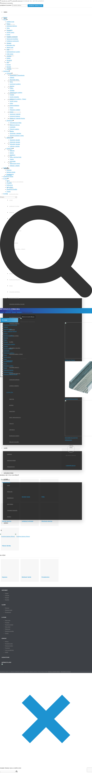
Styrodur (8, 43)
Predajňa (9, 183)
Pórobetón (10, 49)
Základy (12, 77)
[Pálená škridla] (10, 536)
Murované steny (13, 194)
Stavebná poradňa (11, 189)
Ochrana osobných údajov (54, 671)
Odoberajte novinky (6, 5)
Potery (11, 88)
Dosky (11, 112)
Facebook (7, 648)
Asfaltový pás (11, 24)
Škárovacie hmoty (15, 163)
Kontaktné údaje (9, 643)
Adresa (6, 641)
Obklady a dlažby (15, 165)
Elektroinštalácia (14, 105)
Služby (5, 168)
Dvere (11, 107)
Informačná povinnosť (66, 671)
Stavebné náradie (15, 140)
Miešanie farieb (10, 172)
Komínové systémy (15, 84)
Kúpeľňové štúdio (8, 176)
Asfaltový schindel (27, 521)
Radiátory (12, 155)
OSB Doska (9, 54)
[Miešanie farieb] (30, 567)
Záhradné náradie (15, 144)
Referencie (9, 185)
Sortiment (6, 71)
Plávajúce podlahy (15, 110)
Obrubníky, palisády (15, 133)
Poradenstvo (10, 174)
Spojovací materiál (15, 114)
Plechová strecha (47, 521)
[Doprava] (10, 567)
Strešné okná (26, 497)
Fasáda (12, 95)
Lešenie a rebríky (15, 146)
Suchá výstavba (14, 97)
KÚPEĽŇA (9, 148)
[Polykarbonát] (10, 480)
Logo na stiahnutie (9, 650)
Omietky (12, 90)
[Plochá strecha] (10, 511)
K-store (5, 178)
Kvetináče (12, 127)
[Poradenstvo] (49, 567)
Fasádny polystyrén (12, 68)
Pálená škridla (6, 546)
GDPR (6, 652)
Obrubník (9, 60)
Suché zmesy (10, 32)
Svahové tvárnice (15, 125)
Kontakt (5, 193)
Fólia (7, 49)
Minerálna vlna (10, 45)
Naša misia (7, 620)
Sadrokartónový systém (14, 112)
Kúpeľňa (9, 162)
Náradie (9, 155)
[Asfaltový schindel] (30, 511)
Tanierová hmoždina (12, 39)
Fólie (43, 497)
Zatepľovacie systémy (16, 92)
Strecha (12, 86)
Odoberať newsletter (7, 3)
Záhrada (7, 595)
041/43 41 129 (6, 1)
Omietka (9, 124)
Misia (7, 181)
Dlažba (9, 130)
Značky (8, 191)
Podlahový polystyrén (12, 41)
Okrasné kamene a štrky (17, 135)
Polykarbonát (6, 482)
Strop (11, 82)
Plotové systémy (14, 129)
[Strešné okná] (30, 487)
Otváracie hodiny (9, 645)
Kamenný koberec (15, 116)
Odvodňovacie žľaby (15, 122)
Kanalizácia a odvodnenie (16, 181)
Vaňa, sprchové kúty (15, 157)
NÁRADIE (9, 138)
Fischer (9, 149)
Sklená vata (9, 47)
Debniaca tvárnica (11, 26)
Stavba (14, 312)
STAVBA (8, 73)
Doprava (8, 170)
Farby (11, 103)
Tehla (8, 28)
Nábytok (12, 150)
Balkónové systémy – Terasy (18, 99)
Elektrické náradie (15, 142)
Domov (5, 12)
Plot (7, 62)
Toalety (12, 159)
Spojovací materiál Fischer (17, 304)
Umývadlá (12, 161)
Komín (8, 62)
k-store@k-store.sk (17, 1)
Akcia (4, 19)
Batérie (12, 153)
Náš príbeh (9, 187)
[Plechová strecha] (49, 511)
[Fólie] (49, 487)
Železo (8, 24)
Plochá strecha (6, 521)
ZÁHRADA (9, 120)
